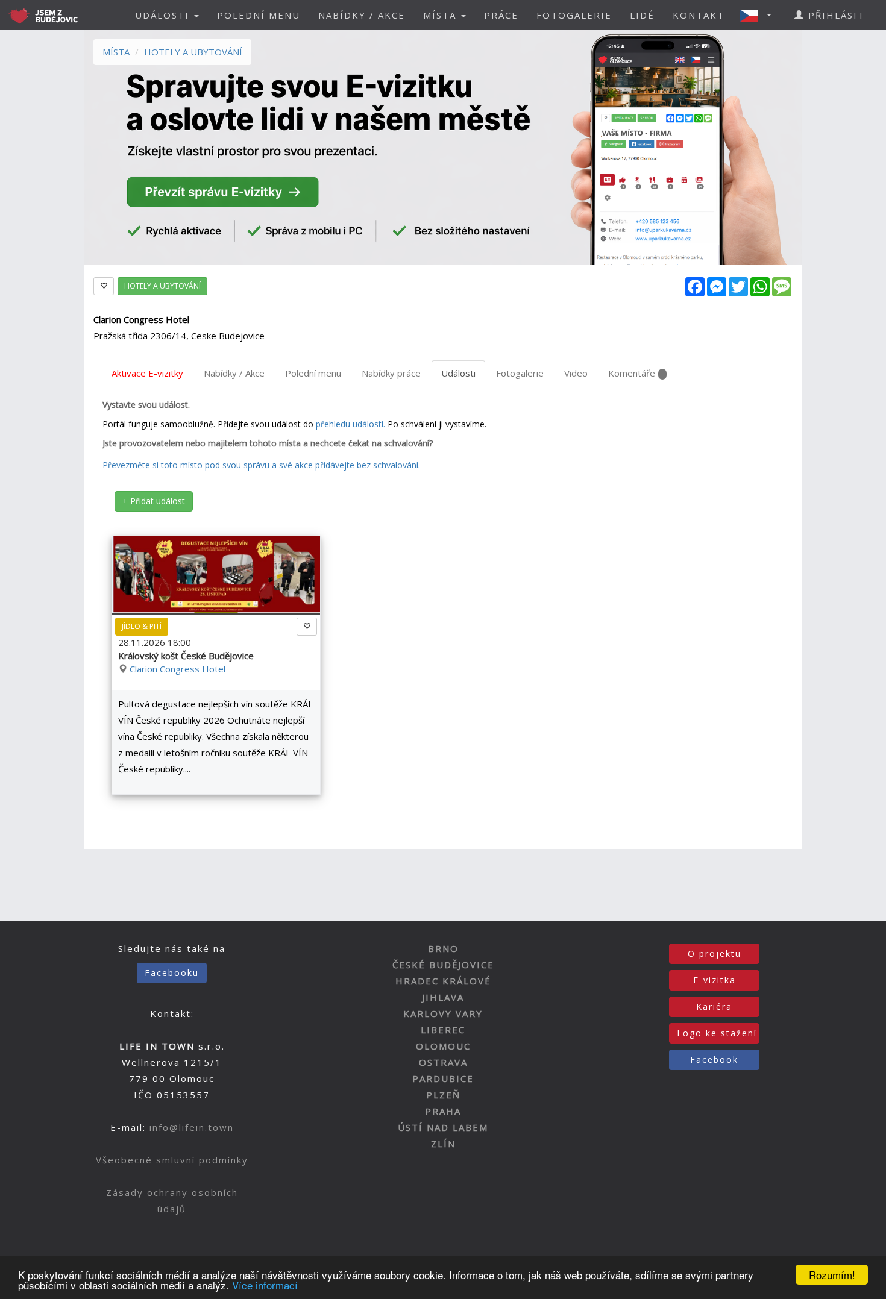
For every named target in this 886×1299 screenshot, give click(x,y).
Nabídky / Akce (234, 373)
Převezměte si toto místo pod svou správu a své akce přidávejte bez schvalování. (261, 465)
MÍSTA (116, 52)
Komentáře (631, 373)
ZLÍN (443, 1144)
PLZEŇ (443, 1095)
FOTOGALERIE (574, 15)
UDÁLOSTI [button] (164, 15)
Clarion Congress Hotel (177, 669)
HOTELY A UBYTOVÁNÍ (193, 52)
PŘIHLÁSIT (835, 15)
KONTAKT (698, 15)
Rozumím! (832, 1274)
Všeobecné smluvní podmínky (172, 1160)
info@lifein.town (191, 1127)
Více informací (265, 1284)
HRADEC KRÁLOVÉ (443, 981)
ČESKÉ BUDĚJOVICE (443, 965)
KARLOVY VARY (443, 1013)
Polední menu (313, 373)
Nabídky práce (391, 373)
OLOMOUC (443, 1046)
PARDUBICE (443, 1078)
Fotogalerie (520, 373)
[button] (759, 15)
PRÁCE (501, 15)
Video (576, 373)
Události (458, 373)
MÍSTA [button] (441, 15)
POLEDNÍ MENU (258, 15)
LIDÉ (642, 15)
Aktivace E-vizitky (147, 373)
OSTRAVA (443, 1062)
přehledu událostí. (350, 424)
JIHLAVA (443, 997)
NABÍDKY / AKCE (361, 15)
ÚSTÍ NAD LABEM (443, 1127)
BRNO (443, 948)
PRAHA (443, 1111)
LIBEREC (443, 1030)
